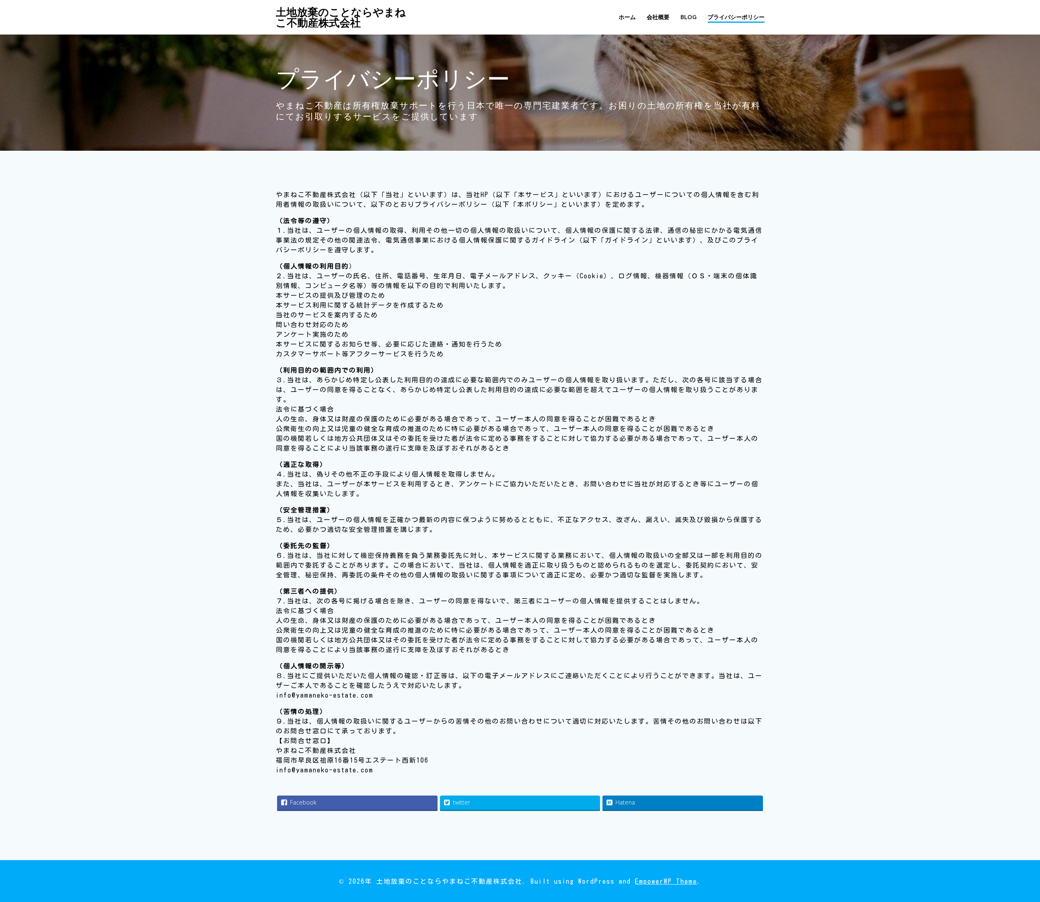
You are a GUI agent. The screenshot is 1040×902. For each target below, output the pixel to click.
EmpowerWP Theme (666, 881)
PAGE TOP (1011, 867)
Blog (688, 17)
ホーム (627, 17)
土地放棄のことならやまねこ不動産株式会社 (341, 17)
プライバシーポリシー (736, 17)
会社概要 (658, 17)
